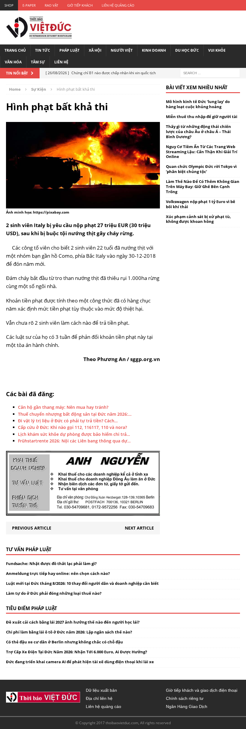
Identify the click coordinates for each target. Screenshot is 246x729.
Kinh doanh (154, 50)
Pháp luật (69, 50)
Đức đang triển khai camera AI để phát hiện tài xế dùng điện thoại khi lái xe (80, 661)
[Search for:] (210, 73)
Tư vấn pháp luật (28, 549)
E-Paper (29, 5)
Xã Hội (95, 50)
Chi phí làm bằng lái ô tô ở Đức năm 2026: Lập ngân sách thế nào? (69, 632)
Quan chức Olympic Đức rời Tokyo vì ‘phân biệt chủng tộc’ (201, 169)
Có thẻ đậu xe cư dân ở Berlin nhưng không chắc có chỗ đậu (64, 642)
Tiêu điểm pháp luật (31, 608)
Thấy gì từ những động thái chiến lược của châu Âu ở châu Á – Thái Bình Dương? (198, 131)
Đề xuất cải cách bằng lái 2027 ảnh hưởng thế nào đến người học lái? (73, 622)
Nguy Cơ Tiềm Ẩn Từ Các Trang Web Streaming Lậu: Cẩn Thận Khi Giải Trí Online (201, 151)
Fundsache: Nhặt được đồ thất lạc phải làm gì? (51, 563)
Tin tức (42, 50)
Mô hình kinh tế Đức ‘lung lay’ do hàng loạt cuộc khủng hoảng (198, 104)
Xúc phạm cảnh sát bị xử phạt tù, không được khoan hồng (198, 219)
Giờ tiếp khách (80, 5)
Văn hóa (13, 62)
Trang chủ (15, 50)
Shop (9, 5)
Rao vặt (51, 5)
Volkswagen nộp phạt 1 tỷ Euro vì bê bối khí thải (200, 204)
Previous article (31, 528)
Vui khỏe (217, 50)
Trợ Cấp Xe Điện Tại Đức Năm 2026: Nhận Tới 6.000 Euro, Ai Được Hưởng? (76, 652)
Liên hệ (61, 62)
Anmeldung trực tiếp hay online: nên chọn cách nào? (58, 573)
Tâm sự (38, 62)
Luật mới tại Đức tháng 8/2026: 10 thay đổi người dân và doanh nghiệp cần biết (82, 583)
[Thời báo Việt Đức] (39, 27)
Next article (139, 528)
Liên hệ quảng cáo (118, 5)
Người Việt (122, 50)
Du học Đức (187, 50)
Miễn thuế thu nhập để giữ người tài (201, 116)
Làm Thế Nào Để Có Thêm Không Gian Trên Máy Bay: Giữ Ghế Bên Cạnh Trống (202, 186)
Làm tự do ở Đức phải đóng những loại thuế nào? (53, 593)
